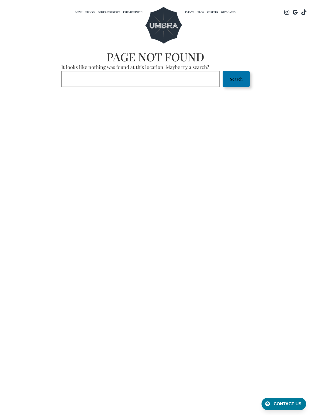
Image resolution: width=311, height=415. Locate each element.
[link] (163, 26)
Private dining (132, 12)
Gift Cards (228, 12)
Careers (212, 12)
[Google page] (295, 12)
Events (189, 12)
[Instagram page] (286, 12)
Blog (200, 12)
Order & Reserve (109, 12)
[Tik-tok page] (303, 12)
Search (236, 78)
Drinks (90, 12)
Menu (78, 12)
